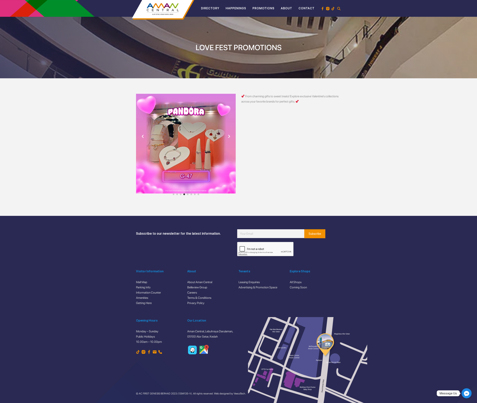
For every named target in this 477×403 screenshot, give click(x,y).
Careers (192, 292)
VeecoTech (239, 393)
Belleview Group (197, 287)
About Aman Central (199, 282)
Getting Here (144, 303)
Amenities (142, 298)
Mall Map (141, 282)
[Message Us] (467, 393)
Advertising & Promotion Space (257, 287)
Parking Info (143, 287)
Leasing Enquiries (249, 282)
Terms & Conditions (199, 298)
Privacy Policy (195, 303)
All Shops (295, 282)
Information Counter (148, 292)
